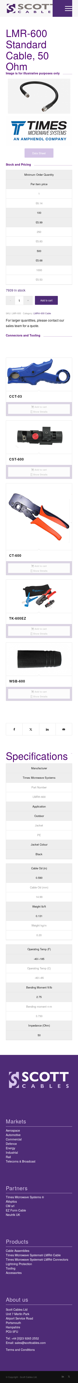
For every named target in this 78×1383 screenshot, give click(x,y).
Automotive (13, 1135)
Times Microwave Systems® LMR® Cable (33, 1255)
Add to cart (46, 300)
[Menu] (66, 8)
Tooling (10, 1268)
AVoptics (11, 1201)
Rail (8, 1157)
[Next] (66, 485)
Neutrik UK (13, 1215)
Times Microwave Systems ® (25, 1197)
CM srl (10, 1206)
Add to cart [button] (40, 406)
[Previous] (12, 485)
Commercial (14, 1139)
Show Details (39, 411)
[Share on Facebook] (14, 729)
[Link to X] (69, 1376)
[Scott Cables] (32, 8)
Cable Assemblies (17, 1250)
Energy (10, 1148)
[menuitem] (57, 8)
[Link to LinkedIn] (63, 1376)
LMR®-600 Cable (42, 313)
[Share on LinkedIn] (47, 729)
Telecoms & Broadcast (20, 1161)
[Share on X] (31, 729)
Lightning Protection (19, 1264)
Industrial (12, 1152)
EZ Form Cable (16, 1210)
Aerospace (13, 1130)
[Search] (57, 8)
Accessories (14, 1273)
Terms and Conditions (20, 1349)
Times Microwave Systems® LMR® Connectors (37, 1259)
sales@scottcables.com (30, 1343)
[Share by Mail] (64, 729)
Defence (11, 1144)
